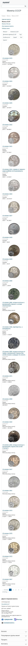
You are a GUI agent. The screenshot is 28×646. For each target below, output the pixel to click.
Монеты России (6, 24)
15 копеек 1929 (7, 237)
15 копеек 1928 (7, 259)
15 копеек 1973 (7, 510)
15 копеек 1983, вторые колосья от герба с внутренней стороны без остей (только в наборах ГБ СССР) (13, 353)
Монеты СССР (15, 15)
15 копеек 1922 (7, 124)
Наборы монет (6, 28)
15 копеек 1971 (7, 376)
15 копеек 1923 (7, 81)
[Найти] (25, 6)
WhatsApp (19, 619)
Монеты (8, 15)
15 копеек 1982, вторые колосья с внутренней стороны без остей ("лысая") (13, 446)
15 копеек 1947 (7, 469)
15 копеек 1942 (7, 422)
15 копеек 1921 (7, 146)
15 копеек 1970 (7, 58)
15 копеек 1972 (7, 556)
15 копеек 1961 (7, 490)
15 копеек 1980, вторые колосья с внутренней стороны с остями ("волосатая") (13, 304)
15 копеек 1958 (7, 399)
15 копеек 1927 (7, 215)
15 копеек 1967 (7, 579)
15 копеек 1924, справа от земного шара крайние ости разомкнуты (13, 170)
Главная (3, 15)
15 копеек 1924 (7, 194)
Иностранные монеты (8, 26)
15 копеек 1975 (7, 533)
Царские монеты (6, 19)
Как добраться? (5, 604)
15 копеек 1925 (7, 103)
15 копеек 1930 (7, 281)
